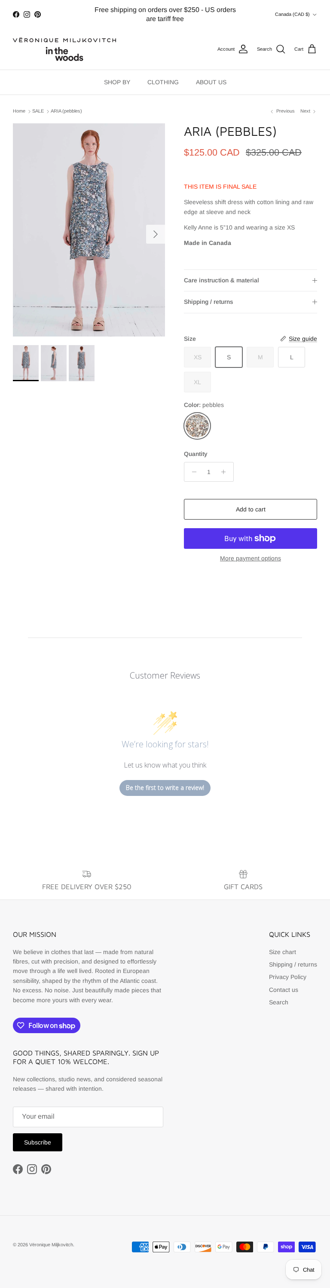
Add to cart (251, 509)
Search (278, 1002)
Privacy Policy (287, 976)
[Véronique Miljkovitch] (64, 49)
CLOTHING (163, 82)
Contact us (283, 989)
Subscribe (37, 1142)
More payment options (250, 558)
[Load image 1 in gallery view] (89, 230)
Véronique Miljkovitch (51, 1244)
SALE (38, 111)
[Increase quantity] (225, 471)
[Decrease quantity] (191, 471)
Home (19, 111)
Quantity (196, 453)
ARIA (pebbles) (66, 111)
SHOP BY (117, 82)
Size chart (282, 951)
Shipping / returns (208, 301)
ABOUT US (211, 82)
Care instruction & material (221, 280)
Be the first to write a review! (165, 787)
